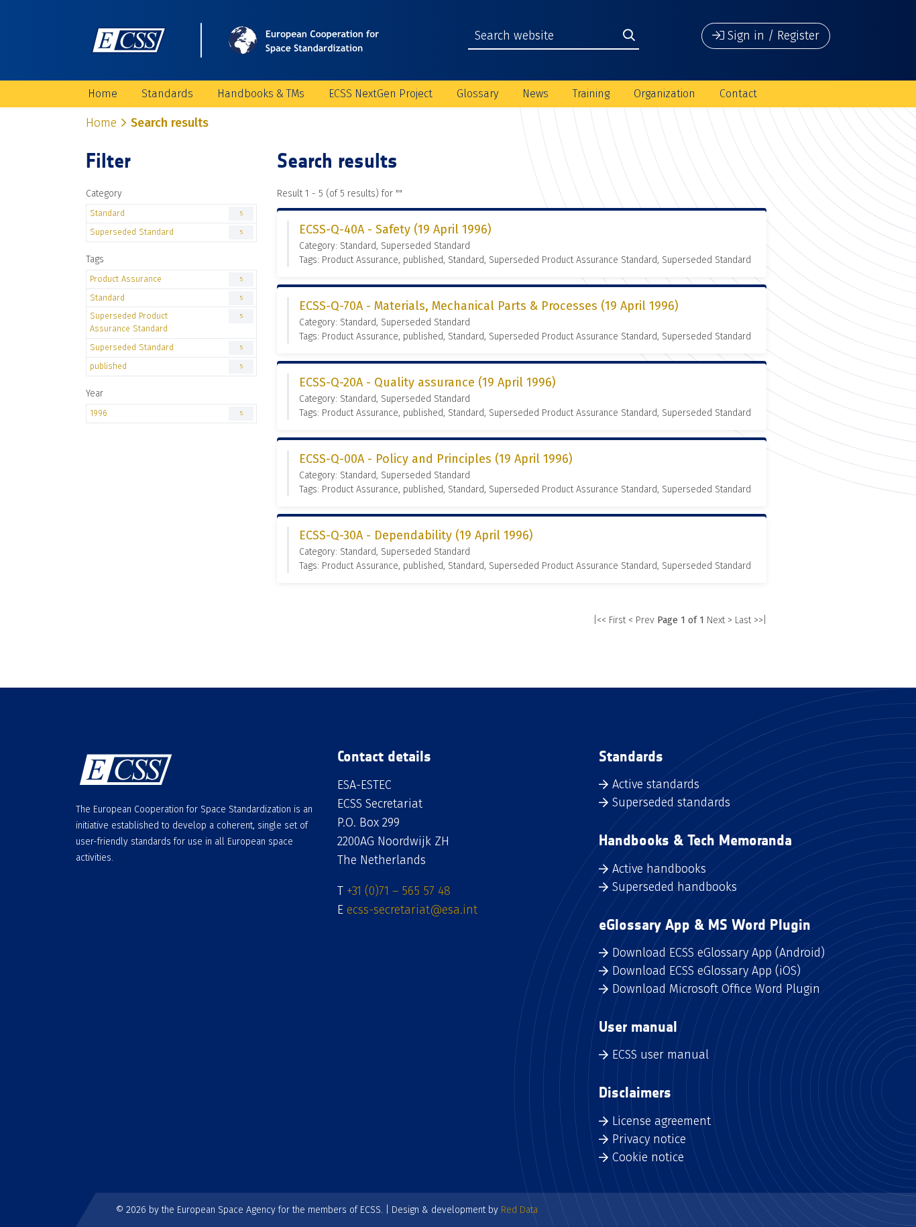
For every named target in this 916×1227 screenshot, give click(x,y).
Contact (738, 93)
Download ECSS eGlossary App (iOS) (706, 970)
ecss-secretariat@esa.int (412, 909)
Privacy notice (649, 1139)
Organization (664, 93)
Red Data (519, 1210)
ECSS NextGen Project (381, 93)
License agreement (661, 1121)
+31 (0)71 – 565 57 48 (399, 891)
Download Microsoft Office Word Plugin (716, 988)
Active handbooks (659, 868)
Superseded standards (671, 802)
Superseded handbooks (674, 886)
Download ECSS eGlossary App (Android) (718, 952)
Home (102, 93)
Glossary (477, 93)
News (535, 93)
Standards (167, 93)
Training (591, 93)
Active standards (655, 784)
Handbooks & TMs (260, 93)
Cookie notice (648, 1157)
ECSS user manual (660, 1054)
